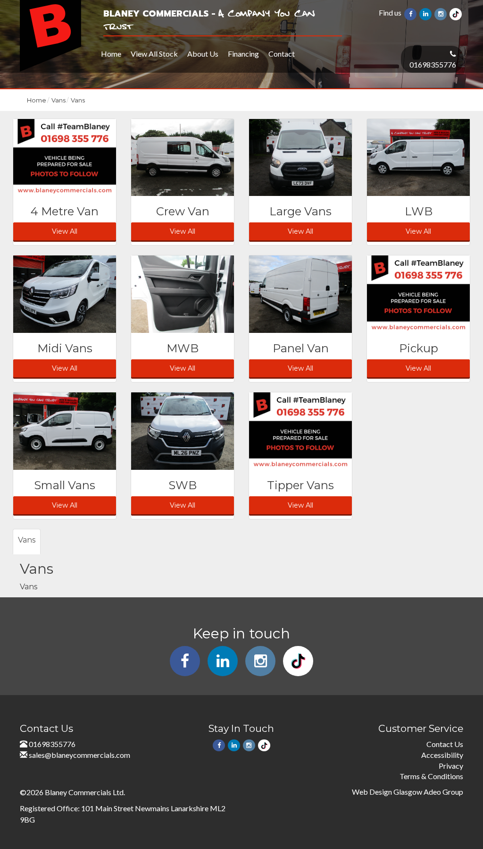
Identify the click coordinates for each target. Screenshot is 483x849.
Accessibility (442, 754)
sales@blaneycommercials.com (79, 754)
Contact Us (444, 743)
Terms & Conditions (431, 776)
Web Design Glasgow (387, 791)
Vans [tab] (26, 539)
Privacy (451, 765)
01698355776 (432, 64)
